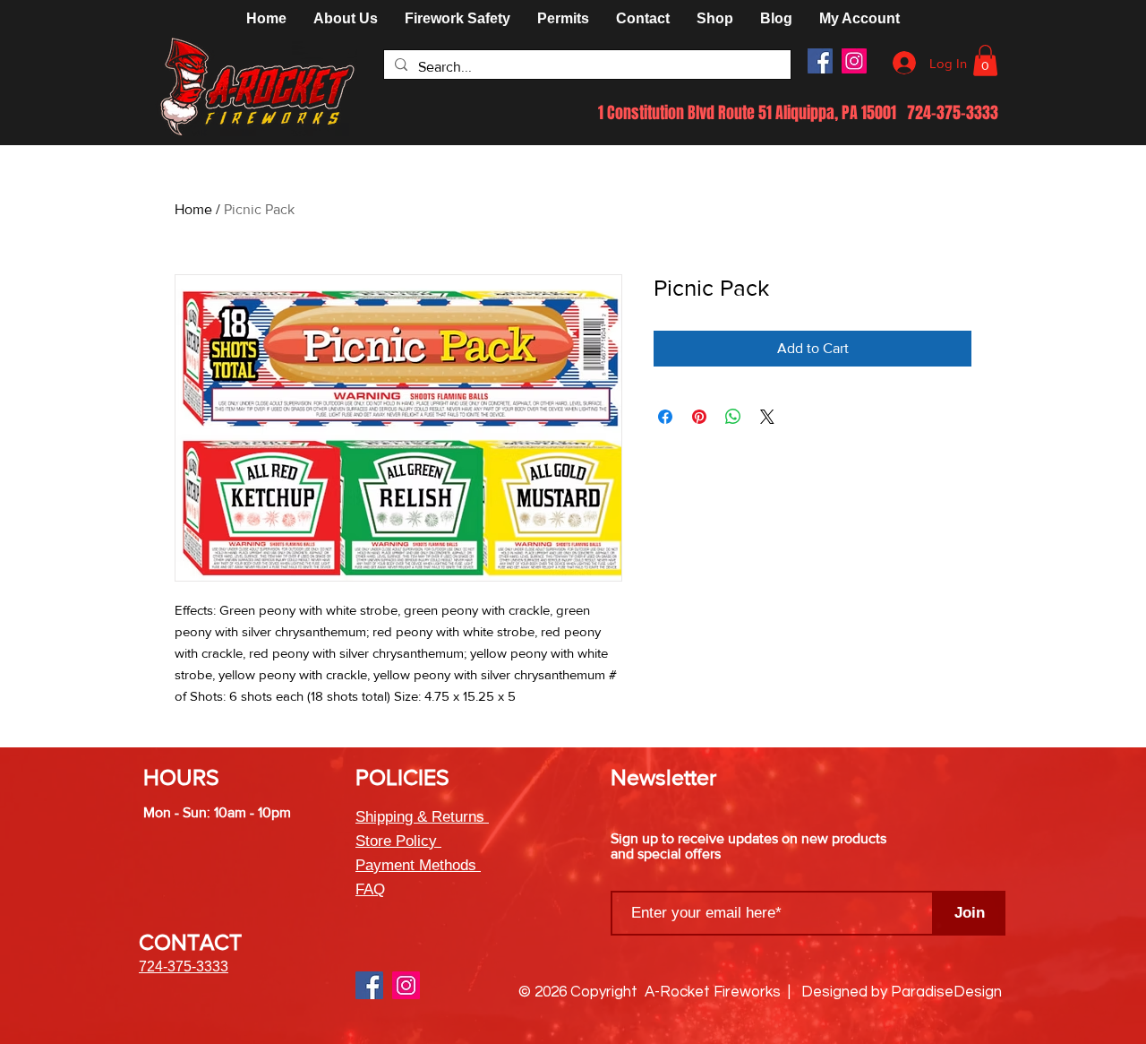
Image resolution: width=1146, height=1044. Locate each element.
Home (193, 209)
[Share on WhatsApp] (733, 416)
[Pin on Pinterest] (699, 416)
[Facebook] (820, 60)
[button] (715, 18)
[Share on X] (767, 416)
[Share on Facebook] (665, 416)
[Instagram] (854, 60)
